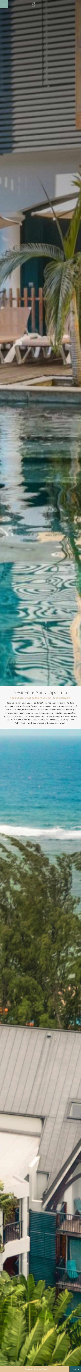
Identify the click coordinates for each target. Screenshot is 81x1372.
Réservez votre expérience (37, 1369)
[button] (4, 4)
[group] (40, 343)
